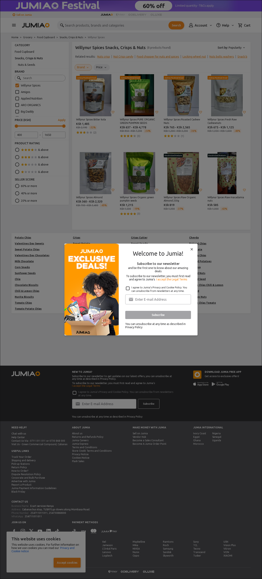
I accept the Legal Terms (171, 279)
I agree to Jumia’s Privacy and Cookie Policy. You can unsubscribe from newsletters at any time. (159, 289)
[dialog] (131, 289)
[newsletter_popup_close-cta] (192, 249)
